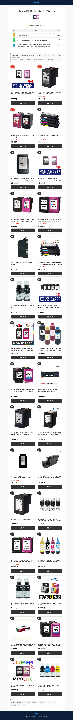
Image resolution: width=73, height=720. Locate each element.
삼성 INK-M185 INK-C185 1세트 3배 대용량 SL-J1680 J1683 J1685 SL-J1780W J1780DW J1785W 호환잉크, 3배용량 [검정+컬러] (50, 220)
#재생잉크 (13, 705)
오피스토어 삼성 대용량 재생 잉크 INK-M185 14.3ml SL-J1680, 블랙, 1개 (49, 93)
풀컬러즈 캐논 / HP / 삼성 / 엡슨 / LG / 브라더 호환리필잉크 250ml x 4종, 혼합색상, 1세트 (50, 560)
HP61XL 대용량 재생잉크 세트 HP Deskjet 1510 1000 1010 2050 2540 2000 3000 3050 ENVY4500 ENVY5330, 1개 (49, 645)
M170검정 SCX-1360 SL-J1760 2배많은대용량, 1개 (22, 685)
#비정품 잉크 (43, 702)
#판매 (24, 705)
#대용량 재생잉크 (21, 702)
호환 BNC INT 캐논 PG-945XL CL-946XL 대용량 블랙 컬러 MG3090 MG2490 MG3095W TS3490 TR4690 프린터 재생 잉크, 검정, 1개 (22, 476)
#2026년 (13, 702)
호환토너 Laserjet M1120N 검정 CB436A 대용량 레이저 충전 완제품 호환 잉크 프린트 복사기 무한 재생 (23, 645)
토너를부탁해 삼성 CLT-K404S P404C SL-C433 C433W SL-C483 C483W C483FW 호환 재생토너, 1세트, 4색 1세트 (50, 136)
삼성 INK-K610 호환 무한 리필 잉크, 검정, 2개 (22, 306)
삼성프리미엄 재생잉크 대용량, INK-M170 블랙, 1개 (49, 603)
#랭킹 (29, 702)
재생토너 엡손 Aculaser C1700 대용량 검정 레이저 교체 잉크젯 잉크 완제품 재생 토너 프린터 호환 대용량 (49, 476)
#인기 (54, 702)
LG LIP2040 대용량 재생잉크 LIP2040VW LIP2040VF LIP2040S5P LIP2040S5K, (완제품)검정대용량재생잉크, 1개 (22, 349)
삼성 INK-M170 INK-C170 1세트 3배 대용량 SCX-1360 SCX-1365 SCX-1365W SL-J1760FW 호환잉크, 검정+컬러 (22, 561)
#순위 (49, 702)
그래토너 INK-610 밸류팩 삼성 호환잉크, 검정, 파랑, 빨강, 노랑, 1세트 (49, 685)
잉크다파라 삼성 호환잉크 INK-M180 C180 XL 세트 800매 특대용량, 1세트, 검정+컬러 (22, 220)
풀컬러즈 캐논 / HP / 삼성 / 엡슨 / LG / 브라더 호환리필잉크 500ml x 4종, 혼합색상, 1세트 (50, 349)
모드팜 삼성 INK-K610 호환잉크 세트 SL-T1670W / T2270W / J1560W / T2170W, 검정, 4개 (49, 519)
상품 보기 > (23, 103)
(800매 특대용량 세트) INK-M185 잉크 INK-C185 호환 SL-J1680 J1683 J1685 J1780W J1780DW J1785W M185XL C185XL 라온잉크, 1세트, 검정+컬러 (22, 136)
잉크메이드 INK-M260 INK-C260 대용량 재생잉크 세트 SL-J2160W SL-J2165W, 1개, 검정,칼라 (22, 390)
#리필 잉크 (34, 702)
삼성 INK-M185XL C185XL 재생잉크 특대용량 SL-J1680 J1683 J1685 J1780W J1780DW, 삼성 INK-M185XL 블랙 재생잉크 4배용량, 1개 (49, 433)
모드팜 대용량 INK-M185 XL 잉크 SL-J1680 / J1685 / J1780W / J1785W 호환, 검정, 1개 (23, 433)
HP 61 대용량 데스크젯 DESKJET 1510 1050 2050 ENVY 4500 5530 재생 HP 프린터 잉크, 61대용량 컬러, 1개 (23, 93)
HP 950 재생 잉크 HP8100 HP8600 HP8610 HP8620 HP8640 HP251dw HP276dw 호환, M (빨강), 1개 (48, 306)
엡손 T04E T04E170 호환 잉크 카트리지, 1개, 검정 (22, 263)
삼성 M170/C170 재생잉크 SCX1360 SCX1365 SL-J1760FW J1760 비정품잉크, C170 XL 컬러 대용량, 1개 (49, 179)
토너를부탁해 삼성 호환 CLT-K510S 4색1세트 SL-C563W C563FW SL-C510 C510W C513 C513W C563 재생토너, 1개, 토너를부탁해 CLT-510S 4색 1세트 (49, 263)
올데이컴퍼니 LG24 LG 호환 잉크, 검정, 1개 (22, 519)
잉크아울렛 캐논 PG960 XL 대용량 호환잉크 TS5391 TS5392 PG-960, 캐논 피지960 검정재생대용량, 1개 (22, 179)
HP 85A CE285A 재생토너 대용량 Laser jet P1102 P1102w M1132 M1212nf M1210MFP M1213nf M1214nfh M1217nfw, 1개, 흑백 (50, 390)
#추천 (19, 705)
